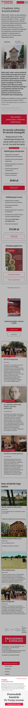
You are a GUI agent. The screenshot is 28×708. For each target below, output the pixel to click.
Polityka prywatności (22, 678)
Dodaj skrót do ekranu (14, 704)
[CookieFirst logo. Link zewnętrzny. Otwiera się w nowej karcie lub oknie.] (4, 680)
